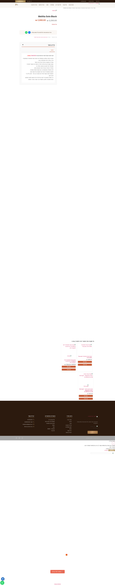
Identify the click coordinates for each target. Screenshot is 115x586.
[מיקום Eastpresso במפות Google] (16, 438)
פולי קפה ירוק (58, 4)
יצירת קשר (97, 1)
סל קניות (53, 430)
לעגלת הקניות (111, 450)
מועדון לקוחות (20, 1)
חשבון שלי (28, 1)
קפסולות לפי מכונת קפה (50, 421)
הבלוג (70, 428)
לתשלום (106, 450)
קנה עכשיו (85, 364)
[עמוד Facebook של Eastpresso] (22, 438)
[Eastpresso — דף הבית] (93, 5)
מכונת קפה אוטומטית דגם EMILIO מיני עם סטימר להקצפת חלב (70, 361)
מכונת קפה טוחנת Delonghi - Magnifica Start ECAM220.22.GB (86, 390)
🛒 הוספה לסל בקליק (57, 571)
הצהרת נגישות (69, 432)
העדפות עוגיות (57, 584)
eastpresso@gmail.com (28, 424)
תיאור (52, 50)
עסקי (47, 4)
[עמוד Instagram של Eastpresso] (19, 438)
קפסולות (52, 4)
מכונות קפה (71, 4)
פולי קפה (65, 4)
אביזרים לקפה (41, 4)
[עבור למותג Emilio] (68, 356)
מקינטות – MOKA (51, 428)
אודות (70, 421)
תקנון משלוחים (83, 1)
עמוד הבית (93, 8)
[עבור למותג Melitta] (54, 12)
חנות (71, 423)
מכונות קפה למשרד (37, 37)
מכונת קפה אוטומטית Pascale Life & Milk (85, 357)
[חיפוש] (17, 5)
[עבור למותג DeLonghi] (86, 385)
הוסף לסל (85, 361)
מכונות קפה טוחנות (76, 8)
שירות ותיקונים (91, 1)
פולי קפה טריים (52, 419)
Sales (53, 425)
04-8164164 (30, 419)
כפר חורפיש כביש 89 (28, 426)
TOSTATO (33, 55)
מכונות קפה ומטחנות (85, 8)
